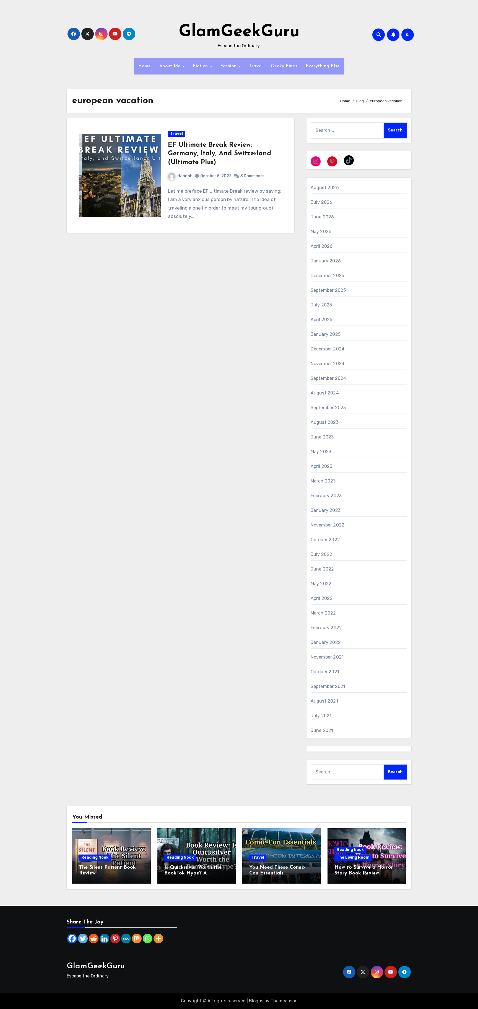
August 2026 (325, 187)
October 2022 (325, 539)
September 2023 (328, 407)
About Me (170, 66)
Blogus (256, 1000)
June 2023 (322, 437)
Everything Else (323, 66)
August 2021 (324, 701)
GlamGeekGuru (239, 32)
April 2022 (322, 598)
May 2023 (321, 451)
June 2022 (322, 569)
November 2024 (328, 363)
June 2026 (322, 217)
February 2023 (326, 495)
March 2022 (323, 613)
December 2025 (327, 275)
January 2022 (326, 642)
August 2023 (325, 422)
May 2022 (321, 583)
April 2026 (322, 246)
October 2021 (325, 671)
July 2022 (321, 554)
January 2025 (326, 334)
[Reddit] (93, 938)
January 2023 (326, 510)
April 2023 (321, 466)
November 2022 (328, 525)
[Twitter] (83, 938)
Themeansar (283, 1000)
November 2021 (327, 657)
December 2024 (328, 349)
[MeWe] (126, 938)
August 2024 (325, 393)
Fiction (201, 66)
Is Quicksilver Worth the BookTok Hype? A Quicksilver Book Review (193, 873)
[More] (158, 938)
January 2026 (326, 261)
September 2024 (328, 378)
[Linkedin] (104, 938)
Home (144, 66)
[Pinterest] (115, 938)
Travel (256, 66)
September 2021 (328, 686)
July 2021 (321, 715)
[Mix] (137, 938)
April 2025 (321, 319)
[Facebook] (72, 938)
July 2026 (321, 202)
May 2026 (321, 231)
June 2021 (322, 730)
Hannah (185, 176)
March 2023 (323, 481)
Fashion (229, 66)
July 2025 (321, 305)
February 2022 (326, 627)
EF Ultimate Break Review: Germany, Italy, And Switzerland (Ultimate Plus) (219, 154)
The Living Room (353, 857)
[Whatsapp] (147, 938)
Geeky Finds (284, 66)
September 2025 (328, 290)
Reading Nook (94, 857)
